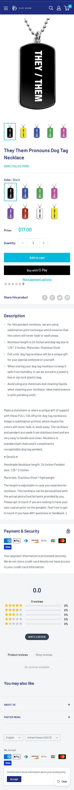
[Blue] (25, 192)
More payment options (37, 279)
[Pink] (54, 192)
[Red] (25, 212)
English (10, 737)
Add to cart (37, 257)
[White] (39, 212)
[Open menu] (6, 8)
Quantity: (10, 243)
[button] (37, 284)
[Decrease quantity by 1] (23, 243)
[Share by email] (67, 297)
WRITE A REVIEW (37, 636)
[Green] (39, 192)
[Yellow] (54, 212)
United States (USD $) (39, 737)
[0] (66, 8)
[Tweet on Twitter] (60, 297)
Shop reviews (44, 654)
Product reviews (18, 654)
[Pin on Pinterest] (52, 297)
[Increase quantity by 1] (43, 243)
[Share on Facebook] (45, 297)
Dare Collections (16, 166)
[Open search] (51, 8)
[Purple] (10, 212)
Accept (14, 779)
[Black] (10, 192)
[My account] (59, 8)
